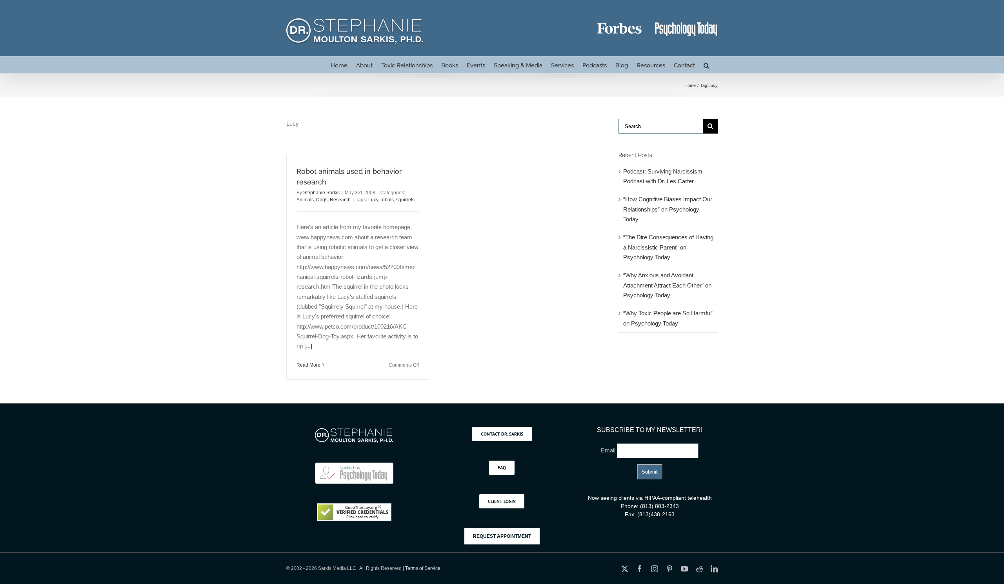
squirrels (405, 200)
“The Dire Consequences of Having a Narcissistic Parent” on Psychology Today (668, 247)
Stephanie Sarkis (321, 192)
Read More (308, 365)
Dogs (321, 200)
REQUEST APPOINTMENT (502, 536)
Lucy (373, 200)
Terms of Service (422, 568)
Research (340, 200)
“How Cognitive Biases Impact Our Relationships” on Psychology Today (667, 209)
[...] (308, 346)
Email (609, 450)
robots (387, 200)
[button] (706, 64)
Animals (305, 200)
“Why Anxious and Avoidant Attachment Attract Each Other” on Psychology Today (667, 285)
